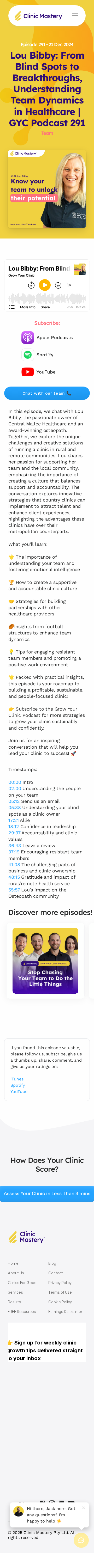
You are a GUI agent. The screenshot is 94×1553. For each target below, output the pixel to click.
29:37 (14, 832)
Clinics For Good (22, 1282)
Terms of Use (60, 1292)
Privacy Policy (60, 1282)
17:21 (13, 820)
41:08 (14, 864)
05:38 (14, 807)
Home (13, 1263)
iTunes (17, 1079)
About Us (16, 1273)
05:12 (14, 801)
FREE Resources (22, 1311)
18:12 (13, 826)
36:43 (14, 845)
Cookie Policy (60, 1302)
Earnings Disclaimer (65, 1311)
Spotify (17, 1085)
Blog (52, 1263)
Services (15, 1292)
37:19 (13, 851)
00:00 (14, 782)
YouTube (18, 1091)
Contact (55, 1273)
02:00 (14, 788)
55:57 (14, 889)
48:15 (14, 877)
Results (14, 1302)
